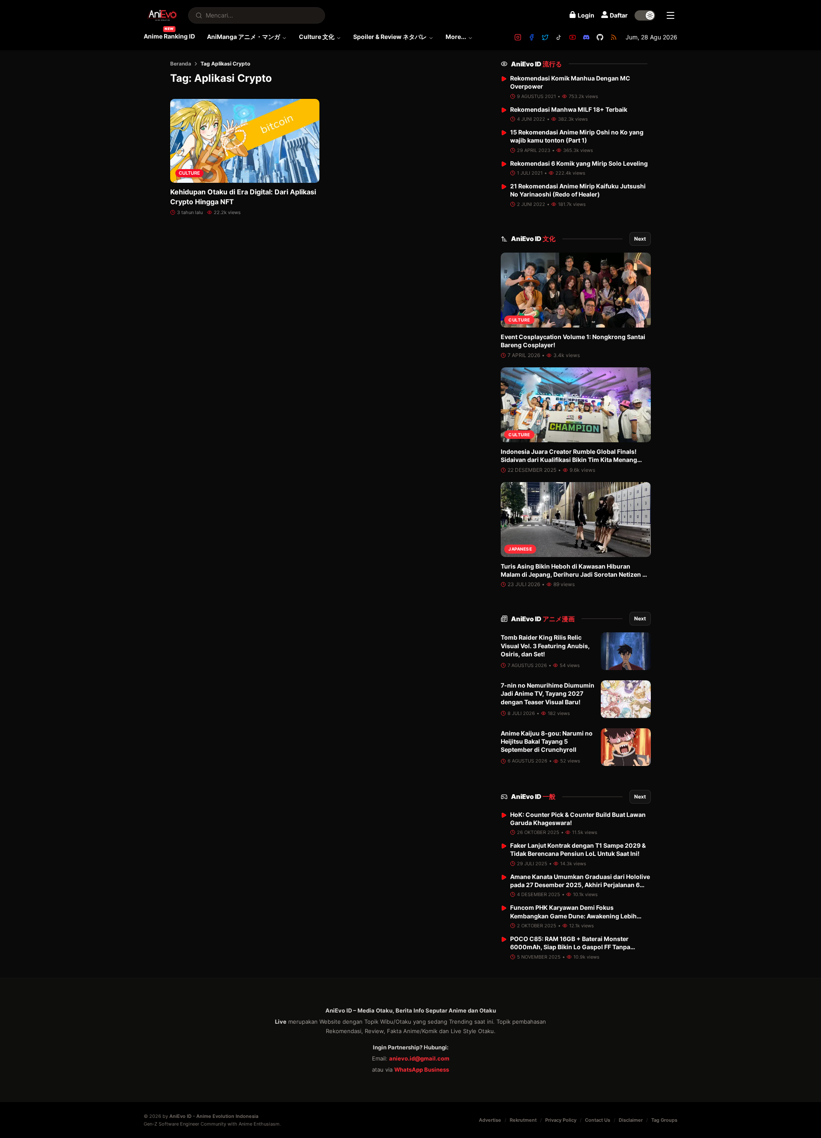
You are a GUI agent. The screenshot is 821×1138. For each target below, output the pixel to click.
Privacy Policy (560, 1120)
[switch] (645, 15)
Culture (189, 173)
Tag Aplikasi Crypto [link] (225, 63)
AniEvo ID (536, 64)
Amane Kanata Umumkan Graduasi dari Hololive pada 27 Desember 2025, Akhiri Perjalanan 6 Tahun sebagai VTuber (580, 885)
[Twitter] (545, 37)
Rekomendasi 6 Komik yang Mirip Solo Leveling (579, 163)
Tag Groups (664, 1120)
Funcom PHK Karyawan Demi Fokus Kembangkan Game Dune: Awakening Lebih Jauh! (573, 916)
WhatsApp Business (421, 1069)
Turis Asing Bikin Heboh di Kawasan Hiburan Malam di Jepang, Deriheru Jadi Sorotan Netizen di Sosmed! (574, 575)
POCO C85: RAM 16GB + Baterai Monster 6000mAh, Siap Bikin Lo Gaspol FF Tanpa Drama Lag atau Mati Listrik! (570, 947)
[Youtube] (572, 37)
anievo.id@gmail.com (419, 1058)
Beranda (180, 63)
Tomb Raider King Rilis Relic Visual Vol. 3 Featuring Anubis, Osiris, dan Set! (545, 646)
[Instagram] (517, 37)
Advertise (490, 1120)
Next (640, 238)
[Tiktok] (558, 37)
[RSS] (613, 37)
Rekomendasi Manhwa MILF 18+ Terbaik (568, 109)
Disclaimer (631, 1120)
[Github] (600, 37)
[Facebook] (531, 37)
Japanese (520, 548)
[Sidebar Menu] (670, 15)
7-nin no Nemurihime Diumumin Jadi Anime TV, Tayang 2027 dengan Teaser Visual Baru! (547, 694)
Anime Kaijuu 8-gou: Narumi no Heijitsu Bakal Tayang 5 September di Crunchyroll (547, 742)
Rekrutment (523, 1120)
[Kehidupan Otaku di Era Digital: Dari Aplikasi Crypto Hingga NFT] (244, 141)
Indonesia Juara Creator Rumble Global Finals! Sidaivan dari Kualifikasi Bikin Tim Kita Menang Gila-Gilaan (569, 460)
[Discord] (586, 37)
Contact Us (597, 1120)
